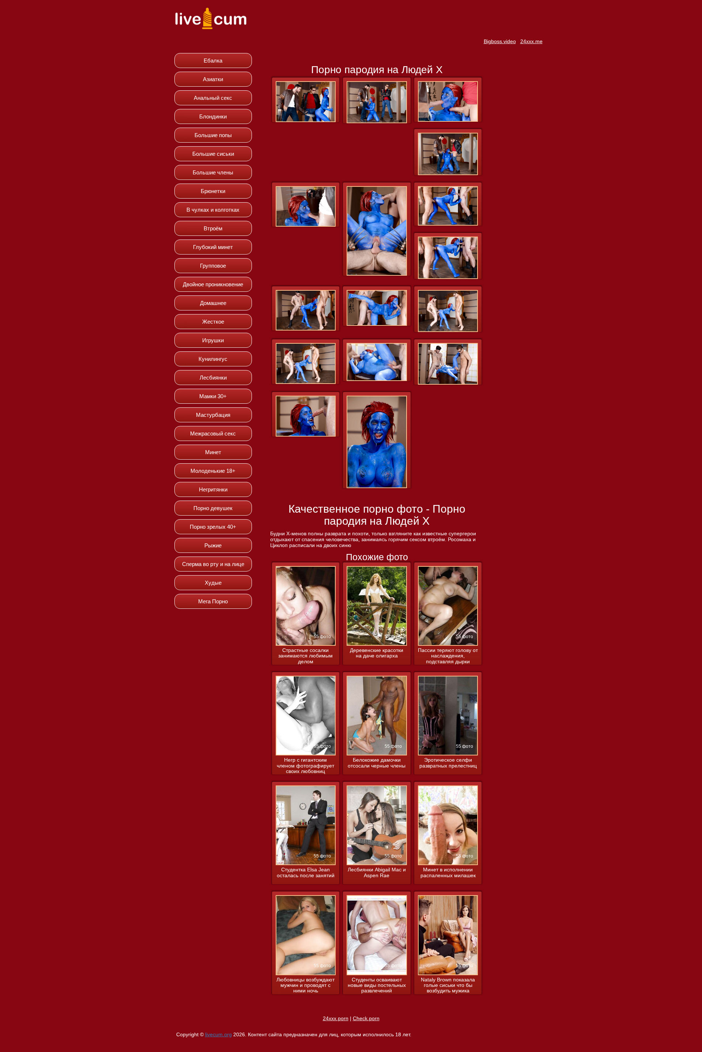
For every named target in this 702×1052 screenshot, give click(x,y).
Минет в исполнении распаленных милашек (448, 872)
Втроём (213, 228)
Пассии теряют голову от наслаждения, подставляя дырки (448, 656)
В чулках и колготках (212, 210)
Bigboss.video (500, 41)
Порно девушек (213, 508)
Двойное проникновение (213, 284)
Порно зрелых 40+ (213, 527)
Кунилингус (213, 359)
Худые (213, 583)
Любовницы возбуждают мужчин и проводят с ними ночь (305, 985)
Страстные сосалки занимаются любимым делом (305, 656)
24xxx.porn (335, 1018)
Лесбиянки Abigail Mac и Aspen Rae (377, 872)
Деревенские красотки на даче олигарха (376, 653)
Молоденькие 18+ (212, 471)
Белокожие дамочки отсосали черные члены (376, 762)
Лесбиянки (213, 377)
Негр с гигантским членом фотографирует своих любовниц (305, 765)
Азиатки (213, 79)
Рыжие (213, 545)
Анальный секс (213, 98)
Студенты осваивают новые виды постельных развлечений (377, 985)
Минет (213, 452)
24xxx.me (531, 41)
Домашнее (213, 303)
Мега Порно (213, 601)
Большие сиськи (213, 154)
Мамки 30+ (213, 396)
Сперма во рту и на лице (213, 564)
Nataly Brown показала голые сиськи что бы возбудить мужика (448, 985)
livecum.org (218, 1034)
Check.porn (366, 1018)
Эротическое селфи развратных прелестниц (448, 762)
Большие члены (213, 172)
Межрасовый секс (213, 433)
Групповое (213, 266)
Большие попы (213, 135)
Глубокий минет (213, 247)
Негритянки (213, 489)
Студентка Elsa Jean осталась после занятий (306, 872)
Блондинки (213, 116)
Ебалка (213, 60)
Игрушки (213, 340)
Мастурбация (213, 415)
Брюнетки (213, 191)
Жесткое (213, 321)
